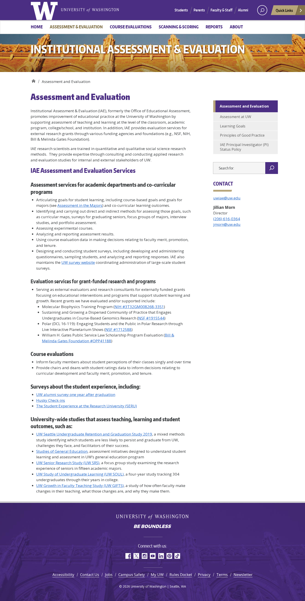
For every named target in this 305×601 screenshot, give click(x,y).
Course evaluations (52, 353)
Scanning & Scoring (178, 27)
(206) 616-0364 (226, 218)
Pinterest (169, 556)
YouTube (153, 556)
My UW (157, 574)
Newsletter (243, 574)
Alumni (243, 10)
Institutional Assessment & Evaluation (33, 79)
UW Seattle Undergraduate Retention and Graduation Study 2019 (94, 434)
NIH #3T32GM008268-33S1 (139, 306)
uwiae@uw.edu (226, 198)
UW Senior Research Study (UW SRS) (67, 462)
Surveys (40, 386)
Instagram (144, 556)
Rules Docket (180, 574)
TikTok (177, 556)
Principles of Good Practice (242, 135)
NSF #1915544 (151, 318)
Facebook (128, 556)
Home (37, 27)
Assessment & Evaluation (76, 27)
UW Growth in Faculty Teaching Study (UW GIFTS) (80, 485)
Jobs (109, 574)
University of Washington (45, 10)
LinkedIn (161, 556)
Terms (222, 574)
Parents (199, 10)
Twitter (136, 556)
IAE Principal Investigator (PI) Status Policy (244, 147)
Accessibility (63, 574)
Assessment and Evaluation (244, 106)
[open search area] (262, 10)
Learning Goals (232, 126)
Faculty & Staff (221, 10)
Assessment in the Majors (79, 205)
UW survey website (78, 262)
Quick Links (284, 10)
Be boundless (152, 526)
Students (181, 10)
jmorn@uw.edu (226, 224)
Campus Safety (131, 574)
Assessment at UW (235, 116)
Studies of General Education (62, 451)
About (236, 27)
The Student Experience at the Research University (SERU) (86, 405)
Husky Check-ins (50, 400)
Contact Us (89, 574)
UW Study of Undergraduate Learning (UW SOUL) (80, 474)
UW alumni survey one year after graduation (75, 394)
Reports (214, 27)
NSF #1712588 (118, 329)
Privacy (204, 574)
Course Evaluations (131, 27)
